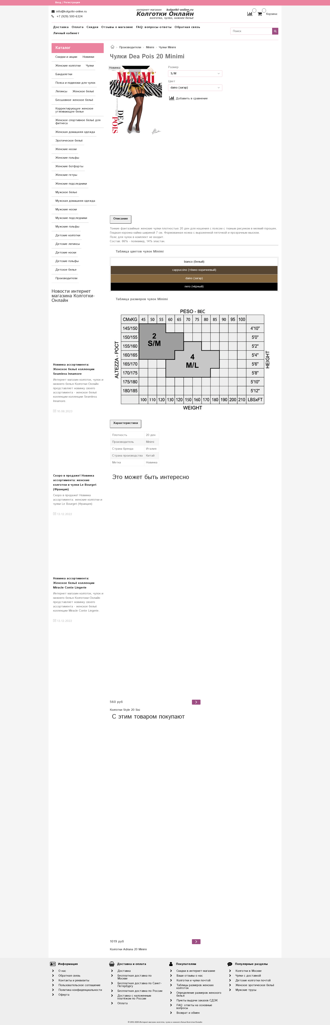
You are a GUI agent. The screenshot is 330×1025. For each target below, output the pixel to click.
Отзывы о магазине (117, 27)
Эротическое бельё (69, 140)
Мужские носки (66, 209)
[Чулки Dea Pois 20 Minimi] (136, 100)
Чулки (90, 66)
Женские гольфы (67, 158)
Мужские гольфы (67, 226)
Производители (130, 47)
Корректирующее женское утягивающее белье (74, 110)
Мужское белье (66, 192)
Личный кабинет (66, 33)
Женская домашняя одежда (75, 132)
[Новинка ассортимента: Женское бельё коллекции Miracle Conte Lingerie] (78, 545)
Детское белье (66, 270)
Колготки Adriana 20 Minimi (128, 949)
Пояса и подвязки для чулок (75, 83)
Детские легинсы (67, 244)
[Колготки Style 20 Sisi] (155, 590)
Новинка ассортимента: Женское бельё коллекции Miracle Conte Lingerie (73, 583)
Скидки (92, 27)
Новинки (88, 57)
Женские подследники (71, 184)
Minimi (150, 47)
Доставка (61, 27)
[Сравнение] (250, 14)
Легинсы (61, 91)
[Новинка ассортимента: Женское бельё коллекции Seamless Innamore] (78, 332)
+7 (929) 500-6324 (69, 16)
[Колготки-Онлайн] (165, 13)
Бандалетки (63, 74)
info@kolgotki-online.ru (71, 11)
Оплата (77, 27)
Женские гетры (66, 175)
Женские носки (66, 149)
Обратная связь (187, 27)
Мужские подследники (71, 218)
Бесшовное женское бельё (74, 100)
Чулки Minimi (167, 47)
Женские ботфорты (69, 166)
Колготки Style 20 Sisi (125, 710)
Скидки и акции (66, 57)
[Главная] (112, 47)
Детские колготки (67, 235)
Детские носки (65, 252)
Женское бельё (83, 91)
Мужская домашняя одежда (75, 201)
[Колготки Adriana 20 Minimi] (155, 829)
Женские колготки (68, 66)
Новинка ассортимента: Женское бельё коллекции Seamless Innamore (73, 369)
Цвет (171, 81)
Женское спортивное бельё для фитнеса (77, 121)
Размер (173, 67)
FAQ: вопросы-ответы (154, 27)
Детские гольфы (67, 261)
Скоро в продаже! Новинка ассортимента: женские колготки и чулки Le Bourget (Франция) (74, 483)
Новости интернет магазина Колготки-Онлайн (73, 296)
